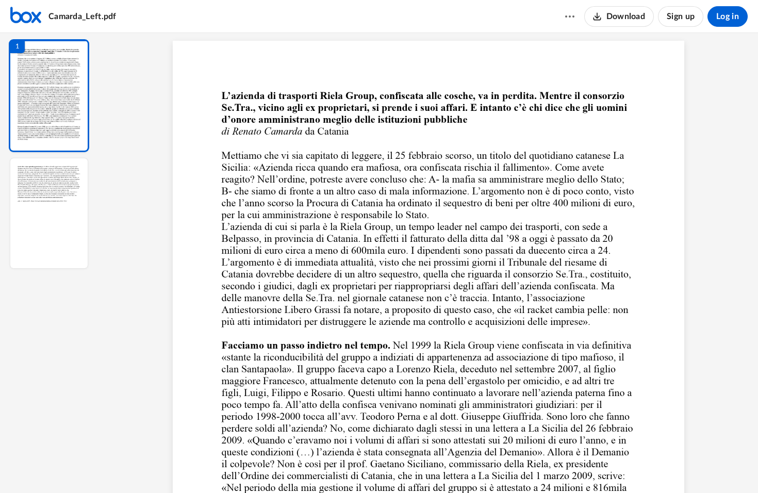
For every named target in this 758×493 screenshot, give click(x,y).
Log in (727, 16)
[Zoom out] (429, 468)
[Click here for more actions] (569, 16)
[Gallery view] (505, 467)
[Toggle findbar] (352, 467)
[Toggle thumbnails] (333, 467)
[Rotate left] (485, 467)
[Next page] (408, 468)
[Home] (25, 16)
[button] (49, 96)
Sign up (681, 16)
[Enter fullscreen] (523, 467)
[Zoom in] (464, 468)
